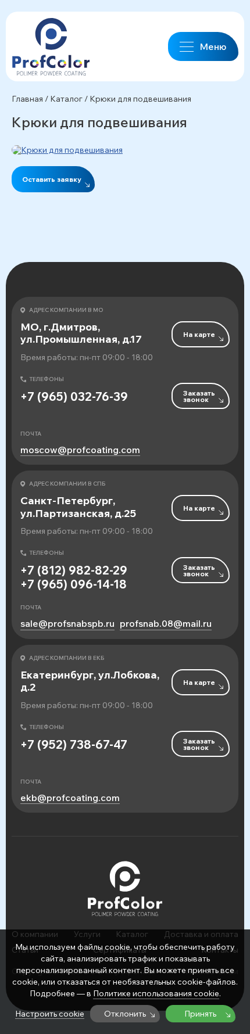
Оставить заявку (51, 179)
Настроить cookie (49, 1014)
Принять (200, 1013)
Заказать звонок (199, 396)
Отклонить (125, 1013)
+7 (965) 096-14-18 (73, 584)
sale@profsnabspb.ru (67, 623)
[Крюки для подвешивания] (125, 150)
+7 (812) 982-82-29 (73, 570)
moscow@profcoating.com (80, 449)
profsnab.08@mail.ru (166, 623)
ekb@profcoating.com (70, 797)
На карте (199, 334)
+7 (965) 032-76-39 (74, 397)
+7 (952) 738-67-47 (73, 745)
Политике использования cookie (156, 993)
